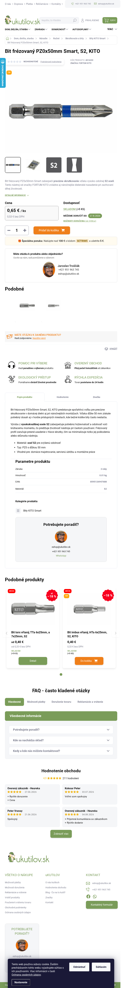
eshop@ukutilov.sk (68, 273)
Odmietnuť (79, 966)
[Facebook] (88, 896)
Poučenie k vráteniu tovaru (18, 902)
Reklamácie (42, 4)
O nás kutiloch (52, 882)
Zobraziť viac (61, 833)
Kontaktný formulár (102, 904)
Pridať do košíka (49, 230)
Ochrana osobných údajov (26, 974)
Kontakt (49, 902)
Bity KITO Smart (32, 510)
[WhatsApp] (94, 896)
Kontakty (56, 4)
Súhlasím (101, 966)
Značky (49, 897)
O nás (8, 4)
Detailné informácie (15, 195)
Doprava (18, 4)
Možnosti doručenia (79, 221)
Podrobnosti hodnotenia (51, 62)
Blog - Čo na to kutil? (55, 892)
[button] (61, 674)
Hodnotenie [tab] (63, 397)
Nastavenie (20, 982)
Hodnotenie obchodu (61, 770)
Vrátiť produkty (12, 897)
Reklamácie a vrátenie (15, 892)
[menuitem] (18, 29)
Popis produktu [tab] (24, 397)
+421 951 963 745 (68, 269)
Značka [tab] (96, 397)
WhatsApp (61, 555)
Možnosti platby (13, 882)
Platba (29, 4)
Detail (33, 660)
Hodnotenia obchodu (55, 887)
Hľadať (75, 20)
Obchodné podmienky (15, 907)
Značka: (80, 63)
